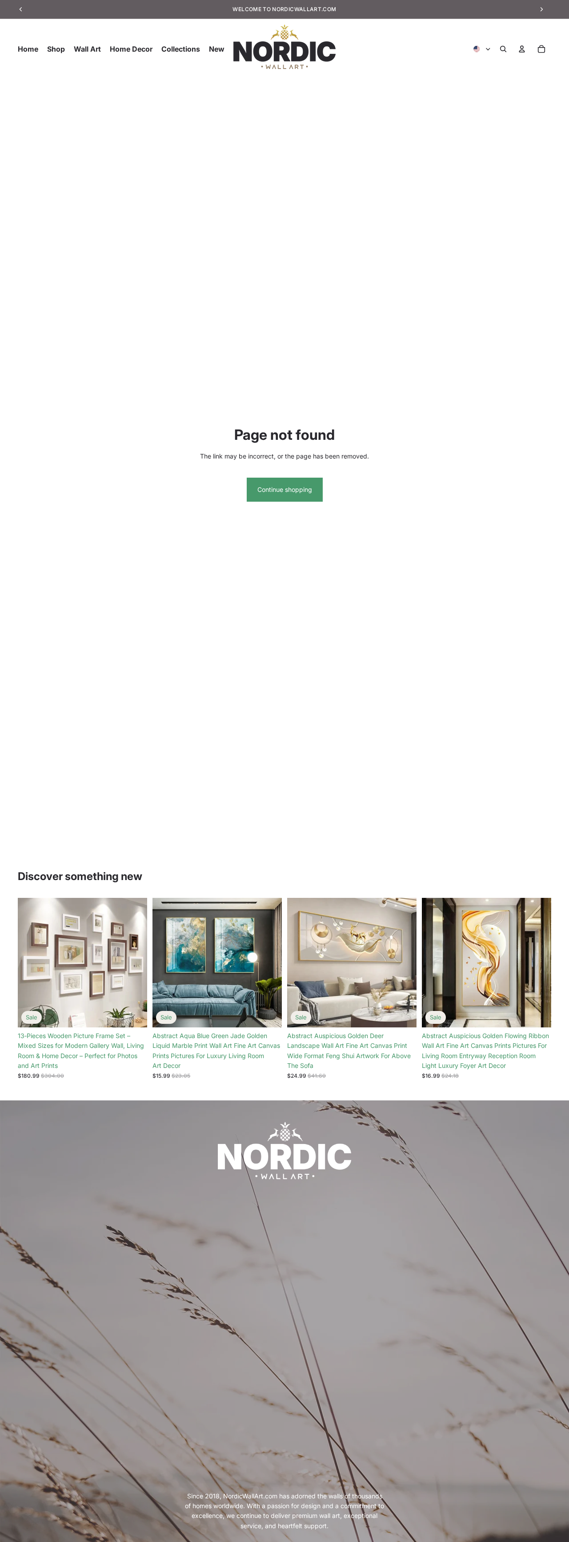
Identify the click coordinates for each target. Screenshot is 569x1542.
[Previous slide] (31, 963)
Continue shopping (284, 489)
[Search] (503, 49)
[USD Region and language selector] (482, 49)
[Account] (522, 49)
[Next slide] (133, 963)
